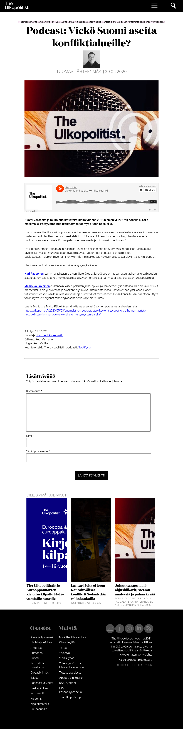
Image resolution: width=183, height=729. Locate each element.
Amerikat (36, 647)
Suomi (35, 658)
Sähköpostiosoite (38, 451)
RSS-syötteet (67, 683)
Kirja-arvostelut (40, 704)
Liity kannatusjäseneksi (70, 690)
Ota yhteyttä (67, 642)
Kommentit (37, 693)
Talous (34, 677)
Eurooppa (37, 653)
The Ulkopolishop (70, 697)
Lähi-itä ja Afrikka (41, 642)
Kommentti (34, 391)
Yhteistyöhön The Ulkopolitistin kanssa (71, 665)
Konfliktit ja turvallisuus (37, 665)
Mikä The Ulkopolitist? (72, 637)
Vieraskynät (66, 658)
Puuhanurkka (39, 709)
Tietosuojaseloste (70, 672)
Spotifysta (84, 347)
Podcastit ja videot (42, 683)
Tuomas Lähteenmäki (79, 72)
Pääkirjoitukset (40, 688)
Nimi (30, 436)
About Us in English (71, 677)
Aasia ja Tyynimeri (42, 637)
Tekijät (63, 647)
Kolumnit (36, 698)
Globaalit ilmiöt (39, 672)
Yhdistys (64, 653)
